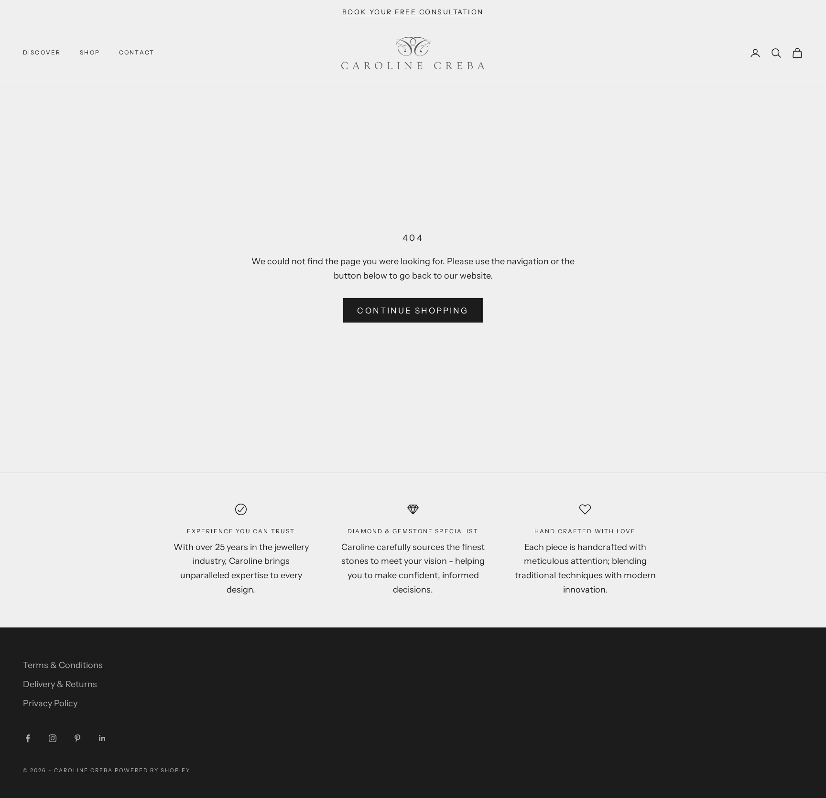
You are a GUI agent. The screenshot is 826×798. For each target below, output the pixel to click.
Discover (42, 52)
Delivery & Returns (60, 684)
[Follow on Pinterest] (77, 738)
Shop (90, 52)
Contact (136, 52)
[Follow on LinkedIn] (102, 738)
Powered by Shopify (153, 770)
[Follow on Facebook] (28, 738)
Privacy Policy (50, 703)
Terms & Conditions (63, 665)
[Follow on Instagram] (52, 738)
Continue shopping (412, 310)
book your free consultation (413, 12)
